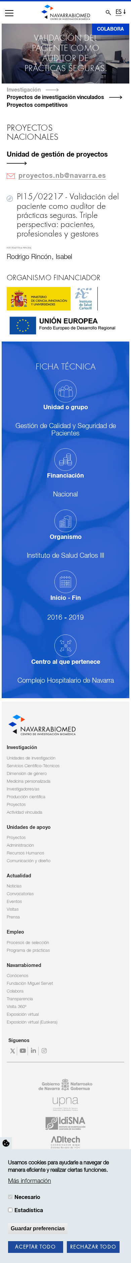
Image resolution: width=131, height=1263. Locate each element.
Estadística (28, 1210)
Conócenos (17, 976)
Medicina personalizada (28, 781)
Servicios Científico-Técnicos (33, 766)
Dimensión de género (27, 774)
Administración (20, 845)
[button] (9, 13)
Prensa (13, 917)
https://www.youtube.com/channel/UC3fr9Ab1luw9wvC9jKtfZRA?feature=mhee (23, 1051)
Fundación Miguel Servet (30, 983)
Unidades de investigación (31, 758)
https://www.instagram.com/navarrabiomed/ (45, 1051)
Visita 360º (16, 1007)
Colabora (110, 29)
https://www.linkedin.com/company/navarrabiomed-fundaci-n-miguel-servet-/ (34, 1051)
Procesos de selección (28, 943)
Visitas (12, 909)
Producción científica (26, 797)
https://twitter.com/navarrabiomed (12, 1051)
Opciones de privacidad (6, 1143)
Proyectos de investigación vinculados (55, 97)
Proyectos (16, 805)
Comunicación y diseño (28, 861)
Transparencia (20, 999)
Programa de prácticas (28, 950)
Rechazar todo (93, 1247)
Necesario (27, 1197)
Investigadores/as (23, 789)
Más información (29, 1181)
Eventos (14, 902)
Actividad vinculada (24, 812)
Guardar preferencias (38, 1228)
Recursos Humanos (25, 853)
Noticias (14, 886)
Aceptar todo (35, 1247)
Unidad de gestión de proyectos (57, 155)
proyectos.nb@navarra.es (62, 176)
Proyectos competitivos (37, 105)
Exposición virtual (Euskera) (32, 1022)
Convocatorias (20, 894)
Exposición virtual (23, 1014)
